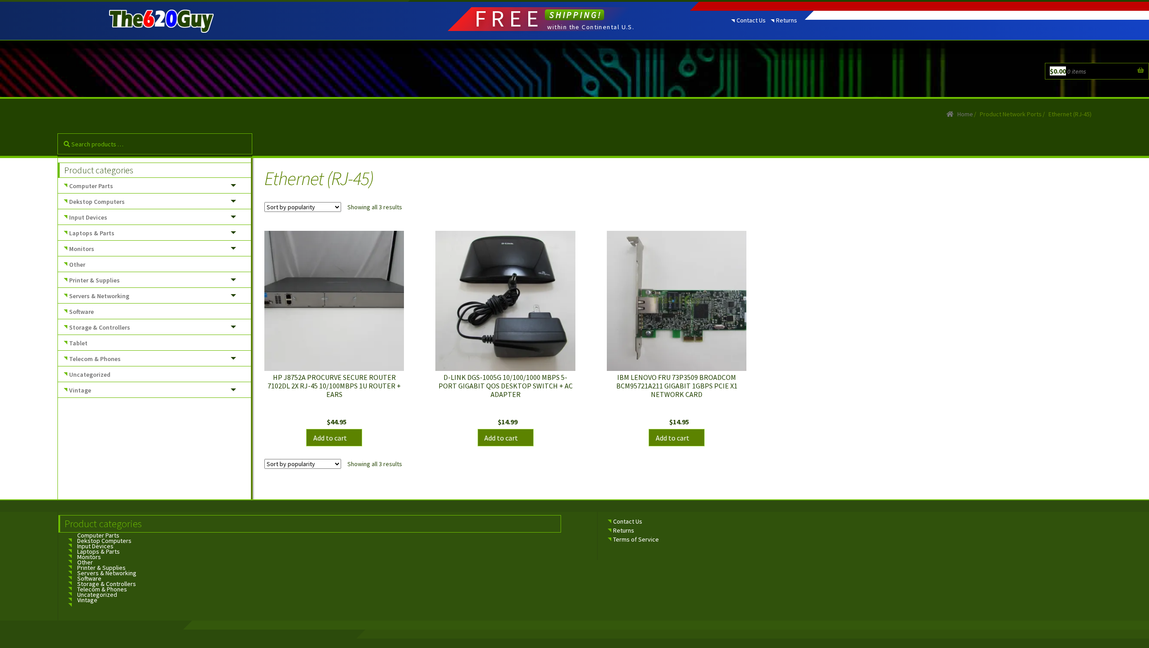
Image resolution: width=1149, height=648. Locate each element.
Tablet (78, 343)
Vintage (80, 390)
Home (965, 114)
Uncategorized (89, 374)
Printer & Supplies (94, 280)
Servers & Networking (99, 296)
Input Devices (88, 217)
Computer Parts (91, 186)
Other (77, 264)
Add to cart (330, 437)
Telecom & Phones (95, 358)
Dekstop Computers (97, 201)
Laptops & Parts (91, 233)
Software (81, 311)
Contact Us (751, 20)
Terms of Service (636, 539)
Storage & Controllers (99, 327)
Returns (786, 20)
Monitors (81, 248)
